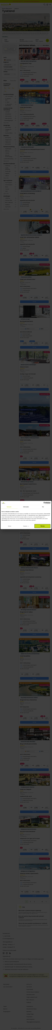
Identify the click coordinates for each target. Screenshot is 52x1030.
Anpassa (25, 526)
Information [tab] (26, 506)
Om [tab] (43, 506)
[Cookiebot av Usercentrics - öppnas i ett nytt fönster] (44, 503)
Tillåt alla (42, 526)
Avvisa (9, 526)
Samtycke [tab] (9, 506)
